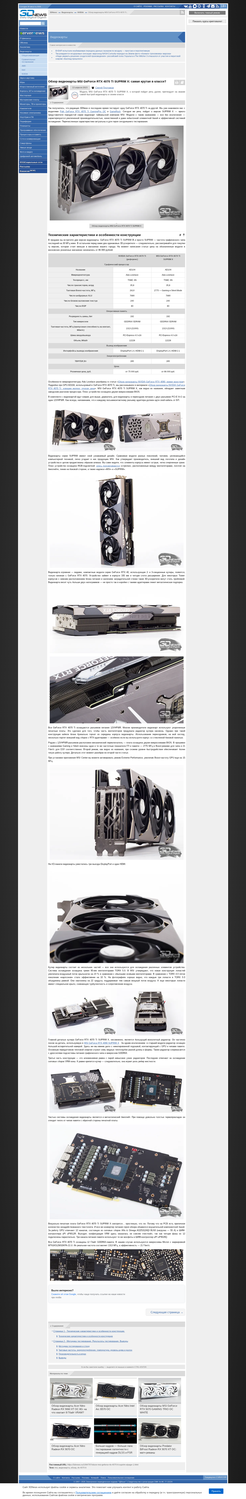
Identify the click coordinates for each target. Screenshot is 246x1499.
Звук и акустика (27, 78)
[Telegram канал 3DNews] (208, 6)
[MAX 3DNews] (195, 6)
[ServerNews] (33, 33)
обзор (73, 1468)
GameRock (115, 111)
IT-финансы (25, 38)
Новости (24, 28)
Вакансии (27, 171)
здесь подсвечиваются (108, 466)
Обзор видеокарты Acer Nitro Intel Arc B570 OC (115, 1408)
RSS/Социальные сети (31, 162)
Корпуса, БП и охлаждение (33, 91)
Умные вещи (26, 148)
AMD (24, 66)
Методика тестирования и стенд (74, 1346)
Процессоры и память (30, 134)
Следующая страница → (167, 1312)
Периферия (25, 121)
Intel (23, 70)
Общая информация (30, 56)
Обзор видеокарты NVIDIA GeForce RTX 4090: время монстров (150, 381)
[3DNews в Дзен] (199, 6)
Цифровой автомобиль (31, 156)
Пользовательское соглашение (121, 1478)
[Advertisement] (116, 23)
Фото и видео (26, 152)
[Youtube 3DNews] (190, 6)
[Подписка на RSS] (217, 6)
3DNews (53, 12)
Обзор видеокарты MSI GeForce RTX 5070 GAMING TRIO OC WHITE (158, 1409)
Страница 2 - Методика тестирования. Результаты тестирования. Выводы (90, 1341)
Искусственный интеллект (32, 87)
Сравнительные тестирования (28, 61)
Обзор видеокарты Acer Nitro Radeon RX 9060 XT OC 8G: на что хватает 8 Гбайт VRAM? (69, 1409)
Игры (22, 82)
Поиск (103, 1478)
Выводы (62, 1358)
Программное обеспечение (33, 130)
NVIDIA (25, 74)
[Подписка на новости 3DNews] (213, 6)
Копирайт (95, 1478)
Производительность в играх (72, 1354)
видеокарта (64, 1468)
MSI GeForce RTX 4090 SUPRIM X (101, 1043)
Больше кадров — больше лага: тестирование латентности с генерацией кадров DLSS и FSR (114, 1449)
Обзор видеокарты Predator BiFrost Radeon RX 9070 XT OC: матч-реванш (158, 1449)
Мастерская (25, 95)
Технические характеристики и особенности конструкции (86, 1336)
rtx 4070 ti (81, 1468)
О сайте (138, 6)
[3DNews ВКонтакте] (186, 6)
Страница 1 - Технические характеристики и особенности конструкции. (89, 1331)
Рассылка (158, 6)
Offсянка (24, 43)
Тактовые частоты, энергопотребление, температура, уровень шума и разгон (95, 1350)
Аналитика (25, 47)
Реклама (148, 6)
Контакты (170, 6)
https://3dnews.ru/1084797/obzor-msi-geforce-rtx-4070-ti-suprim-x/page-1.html (102, 1465)
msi (56, 1468)
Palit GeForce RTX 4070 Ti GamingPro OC (83, 111)
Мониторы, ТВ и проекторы (33, 104)
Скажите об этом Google (63, 1294)
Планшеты (25, 126)
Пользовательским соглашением (93, 1492)
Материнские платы (29, 100)
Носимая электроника (30, 113)
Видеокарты (26, 51)
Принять (216, 1491)
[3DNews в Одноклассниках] (204, 6)
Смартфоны (26, 143)
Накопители (25, 108)
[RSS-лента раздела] (182, 12)
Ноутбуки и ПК (27, 117)
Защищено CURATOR (215, 1477)
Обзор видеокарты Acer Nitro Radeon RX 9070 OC (68, 1448)
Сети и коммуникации (30, 139)
